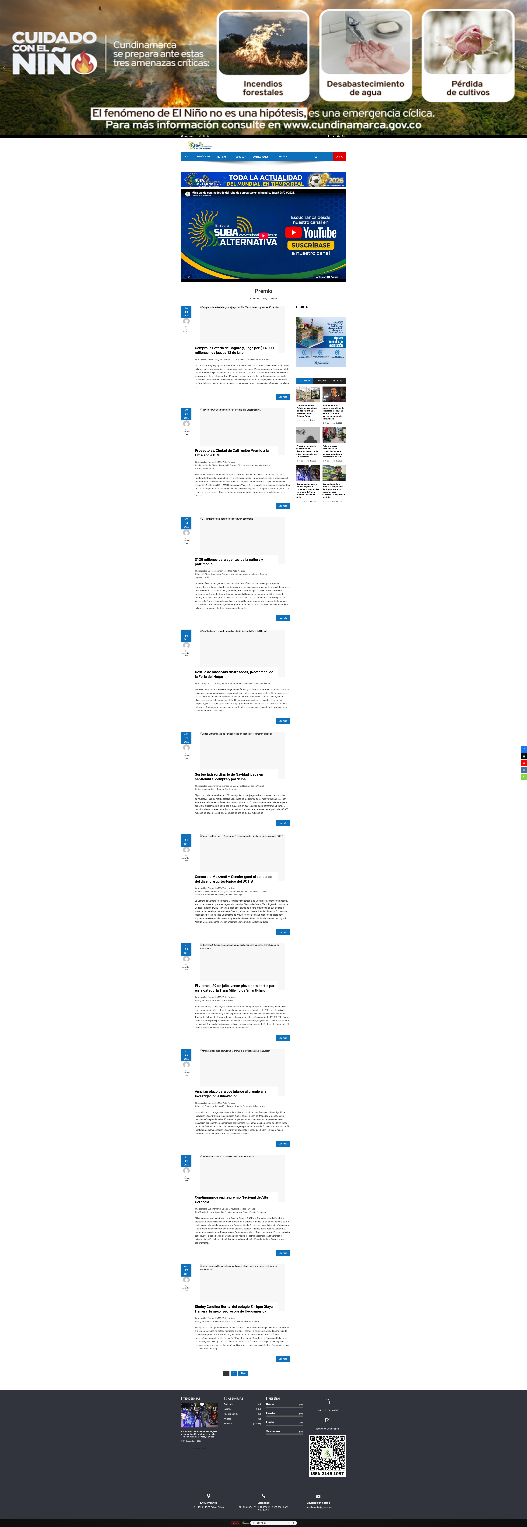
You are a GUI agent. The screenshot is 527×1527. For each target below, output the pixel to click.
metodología (256, 465)
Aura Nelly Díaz (186, 433)
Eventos (225, 786)
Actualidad (202, 359)
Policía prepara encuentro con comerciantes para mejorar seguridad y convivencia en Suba (333, 451)
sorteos (234, 789)
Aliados (211, 359)
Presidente (261, 1212)
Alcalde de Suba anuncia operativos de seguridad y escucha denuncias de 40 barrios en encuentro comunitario (333, 412)
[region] (263, 67)
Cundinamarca (214, 786)
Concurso (253, 891)
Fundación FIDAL (222, 1321)
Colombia (219, 1212)
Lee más (283, 397)
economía (209, 895)
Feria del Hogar (231, 683)
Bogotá (240, 157)
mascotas (258, 683)
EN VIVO (339, 157)
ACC (199, 1212)
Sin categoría (203, 683)
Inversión (245, 465)
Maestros (230, 1106)
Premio (267, 359)
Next (243, 1373)
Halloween (248, 683)
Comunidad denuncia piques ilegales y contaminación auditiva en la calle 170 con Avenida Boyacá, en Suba (307, 491)
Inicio (187, 156)
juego (213, 789)
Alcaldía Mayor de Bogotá (209, 891)
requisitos (199, 577)
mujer (233, 1321)
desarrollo (199, 895)
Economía (220, 571)
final (241, 683)
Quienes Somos (260, 157)
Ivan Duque (244, 1212)
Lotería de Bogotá (255, 359)
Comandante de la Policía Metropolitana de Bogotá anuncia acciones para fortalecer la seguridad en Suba (334, 491)
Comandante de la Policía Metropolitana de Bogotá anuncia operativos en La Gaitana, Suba (306, 410)
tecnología (237, 895)
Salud (227, 789)
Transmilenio (208, 468)
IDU (238, 465)
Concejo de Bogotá (220, 574)
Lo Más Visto (204, 156)
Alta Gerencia (208, 1212)
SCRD (206, 577)
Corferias (263, 891)
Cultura (246, 574)
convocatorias (235, 574)
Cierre (207, 574)
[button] (263, 67)
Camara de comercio (238, 891)
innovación (220, 895)
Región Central (257, 786)
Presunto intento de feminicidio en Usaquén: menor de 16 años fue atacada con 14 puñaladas (307, 451)
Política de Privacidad (327, 1410)
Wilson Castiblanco (186, 330)
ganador (242, 359)
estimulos (255, 574)
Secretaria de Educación (254, 1106)
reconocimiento (251, 1321)
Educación (209, 1106)
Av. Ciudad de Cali (217, 465)
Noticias (221, 157)
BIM (227, 465)
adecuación (202, 465)
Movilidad (267, 465)
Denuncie (282, 156)
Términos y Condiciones (327, 1428)
